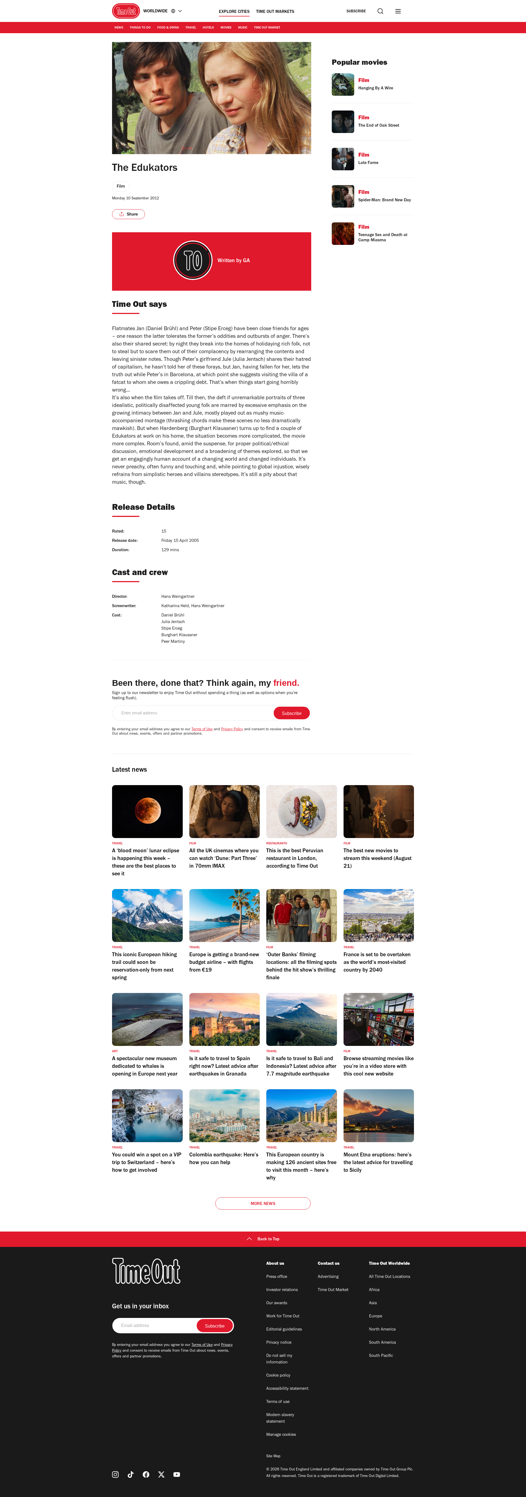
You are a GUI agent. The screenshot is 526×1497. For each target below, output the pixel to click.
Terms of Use (202, 730)
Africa (374, 1290)
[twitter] (161, 1474)
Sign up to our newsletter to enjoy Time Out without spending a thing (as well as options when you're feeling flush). (205, 696)
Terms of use (278, 1402)
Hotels (208, 28)
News (119, 28)
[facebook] (146, 1474)
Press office (276, 1277)
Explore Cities (234, 12)
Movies (226, 28)
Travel (190, 28)
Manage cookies (281, 1435)
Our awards (276, 1303)
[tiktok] (130, 1474)
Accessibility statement (287, 1389)
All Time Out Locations (389, 1277)
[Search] (380, 11)
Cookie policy (278, 1376)
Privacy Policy (232, 730)
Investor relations (282, 1290)
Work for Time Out (282, 1316)
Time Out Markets (275, 12)
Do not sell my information (279, 1359)
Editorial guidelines (284, 1330)
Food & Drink (168, 28)
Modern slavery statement (280, 1418)
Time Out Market (267, 28)
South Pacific (381, 1356)
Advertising (328, 1277)
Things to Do (140, 28)
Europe (375, 1316)
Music (242, 28)
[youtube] (176, 1474)
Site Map (273, 1457)
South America (382, 1343)
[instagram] (115, 1474)
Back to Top (268, 1239)
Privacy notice (278, 1343)
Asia (373, 1303)
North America (382, 1330)
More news (263, 1204)
